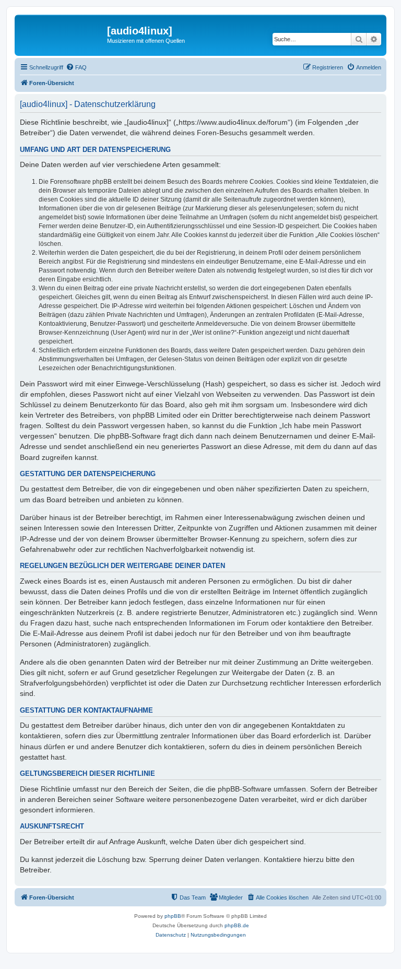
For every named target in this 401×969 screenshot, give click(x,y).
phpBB (172, 916)
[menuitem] (76, 67)
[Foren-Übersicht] (62, 34)
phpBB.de (237, 925)
